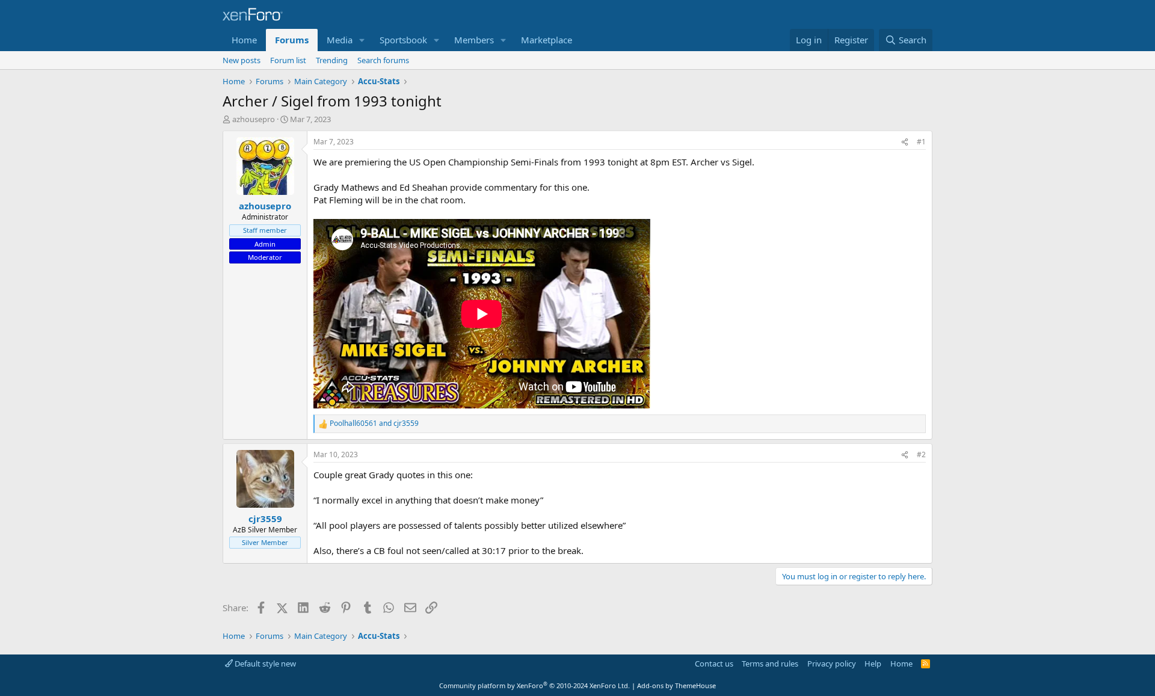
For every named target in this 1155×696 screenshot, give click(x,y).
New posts (241, 60)
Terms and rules (770, 663)
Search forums (383, 60)
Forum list (288, 60)
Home (244, 40)
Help (872, 663)
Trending (332, 60)
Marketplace (546, 40)
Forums (292, 40)
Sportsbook (403, 40)
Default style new (264, 663)
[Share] (905, 142)
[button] (362, 40)
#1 (921, 142)
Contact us (714, 663)
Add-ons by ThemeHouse (676, 685)
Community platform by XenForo (534, 685)
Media (340, 40)
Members (474, 40)
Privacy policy (831, 663)
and (374, 423)
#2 (921, 454)
